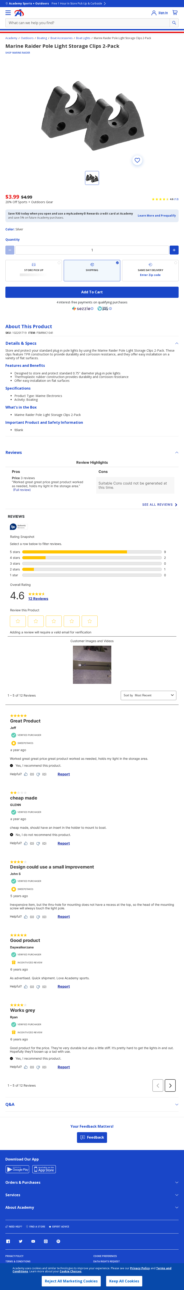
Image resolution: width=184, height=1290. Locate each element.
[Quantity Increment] (174, 250)
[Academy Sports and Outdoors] (19, 12)
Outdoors (27, 38)
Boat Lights (83, 38)
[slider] (92, 113)
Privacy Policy (140, 1268)
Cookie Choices (70, 1271)
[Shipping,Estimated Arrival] (92, 270)
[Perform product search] (174, 22)
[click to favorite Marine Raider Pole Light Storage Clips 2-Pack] (137, 160)
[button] (157, 215)
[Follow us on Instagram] (45, 1241)
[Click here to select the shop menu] (8, 12)
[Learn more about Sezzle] (82, 308)
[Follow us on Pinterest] (58, 1241)
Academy (11, 38)
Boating (42, 38)
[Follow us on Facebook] (8, 1241)
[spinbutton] (92, 250)
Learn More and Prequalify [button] (157, 215)
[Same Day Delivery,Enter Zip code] (150, 270)
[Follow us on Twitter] (20, 1241)
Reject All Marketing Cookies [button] (71, 1281)
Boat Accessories (61, 38)
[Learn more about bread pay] (104, 308)
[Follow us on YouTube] (33, 1241)
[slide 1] (92, 178)
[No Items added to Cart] (175, 12)
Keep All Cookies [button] (124, 1281)
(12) (176, 199)
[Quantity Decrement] (9, 250)
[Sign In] (154, 12)
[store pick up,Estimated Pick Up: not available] (34, 270)
